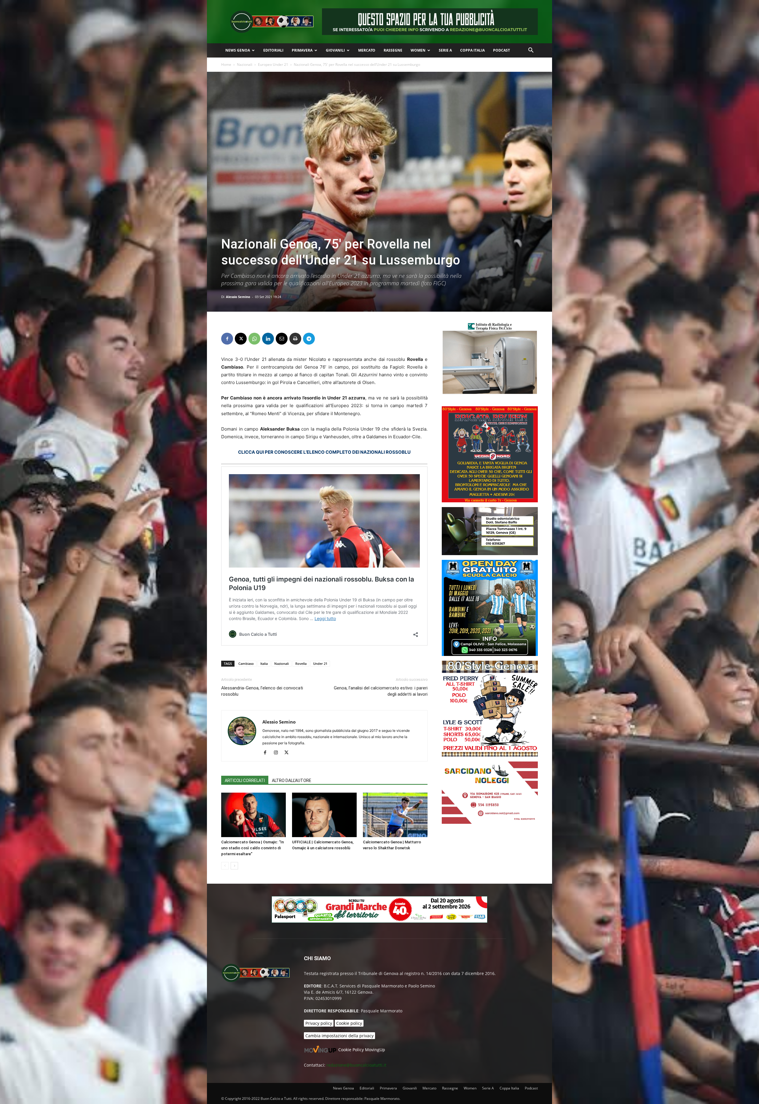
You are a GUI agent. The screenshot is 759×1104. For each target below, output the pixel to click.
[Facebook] (227, 339)
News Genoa (237, 50)
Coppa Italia (472, 50)
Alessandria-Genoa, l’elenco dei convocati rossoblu (262, 691)
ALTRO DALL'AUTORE (291, 780)
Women (418, 50)
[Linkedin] (268, 339)
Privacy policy (318, 1023)
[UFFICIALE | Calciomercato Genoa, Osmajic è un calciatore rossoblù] (324, 815)
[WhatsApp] (254, 339)
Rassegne (393, 50)
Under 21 (320, 663)
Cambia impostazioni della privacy (339, 1035)
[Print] (295, 339)
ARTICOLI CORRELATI (245, 780)
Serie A (445, 50)
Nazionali (244, 64)
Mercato (366, 50)
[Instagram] (278, 752)
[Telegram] (309, 339)
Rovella (301, 663)
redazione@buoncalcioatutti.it (356, 1065)
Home (226, 64)
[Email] (282, 339)
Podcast (501, 50)
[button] (531, 51)
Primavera (302, 50)
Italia (264, 663)
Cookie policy (349, 1023)
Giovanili (335, 50)
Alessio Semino (238, 296)
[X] (241, 339)
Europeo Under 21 (273, 64)
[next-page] (234, 865)
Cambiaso (246, 663)
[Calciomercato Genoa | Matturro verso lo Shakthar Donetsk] (395, 815)
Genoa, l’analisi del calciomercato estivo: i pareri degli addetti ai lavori (381, 691)
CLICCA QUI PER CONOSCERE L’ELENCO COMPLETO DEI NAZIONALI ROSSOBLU (324, 452)
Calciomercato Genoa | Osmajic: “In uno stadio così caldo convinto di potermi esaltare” (252, 848)
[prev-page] (225, 865)
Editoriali (273, 50)
